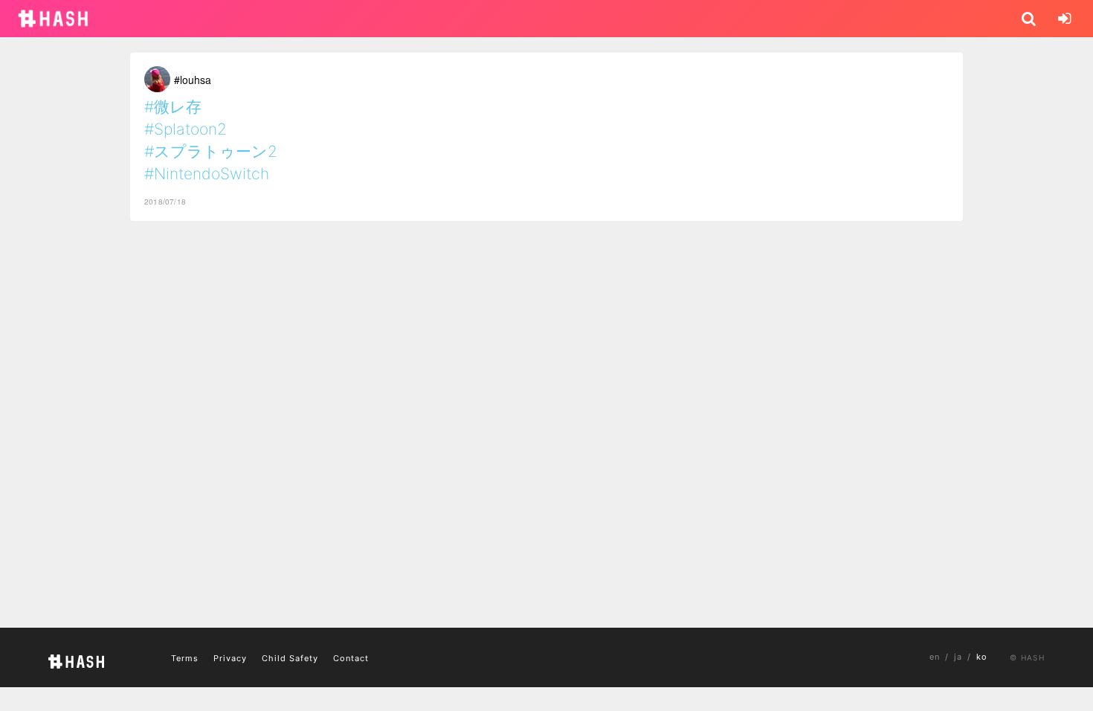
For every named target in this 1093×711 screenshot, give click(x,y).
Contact (351, 658)
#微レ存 (172, 106)
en (934, 657)
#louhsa (192, 79)
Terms (185, 658)
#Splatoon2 (185, 129)
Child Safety (290, 658)
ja (958, 657)
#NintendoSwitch (206, 173)
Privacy (230, 658)
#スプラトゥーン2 (210, 151)
